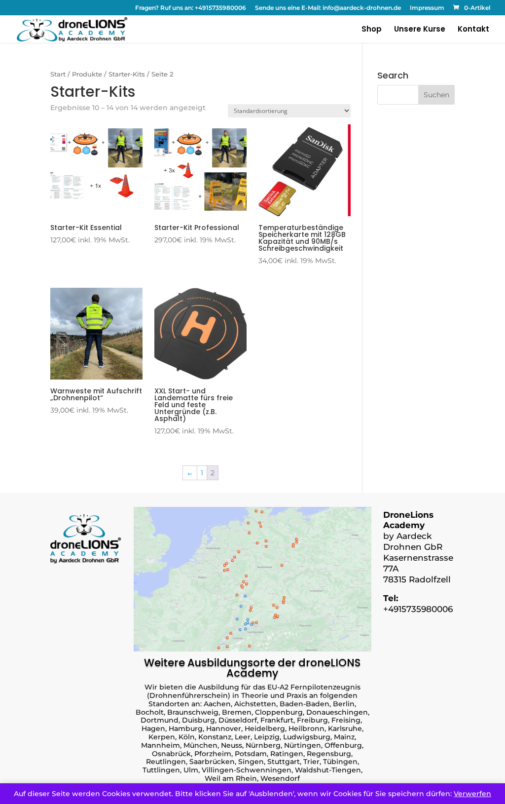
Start (58, 74)
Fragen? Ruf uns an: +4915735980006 (190, 8)
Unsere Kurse (419, 30)
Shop (371, 30)
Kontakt (473, 30)
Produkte (87, 74)
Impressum (427, 8)
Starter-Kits (126, 74)
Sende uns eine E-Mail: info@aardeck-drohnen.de (328, 8)
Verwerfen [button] (472, 793)
